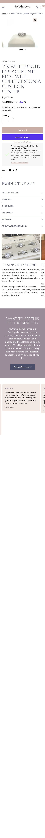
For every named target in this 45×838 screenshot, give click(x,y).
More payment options (22, 142)
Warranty (7, 213)
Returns (6, 219)
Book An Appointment (22, 367)
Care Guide (8, 206)
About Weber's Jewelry (14, 226)
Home (4, 14)
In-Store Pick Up (10, 192)
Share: (4, 170)
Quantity (5, 116)
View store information (19, 162)
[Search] (37, 7)
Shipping (6, 199)
